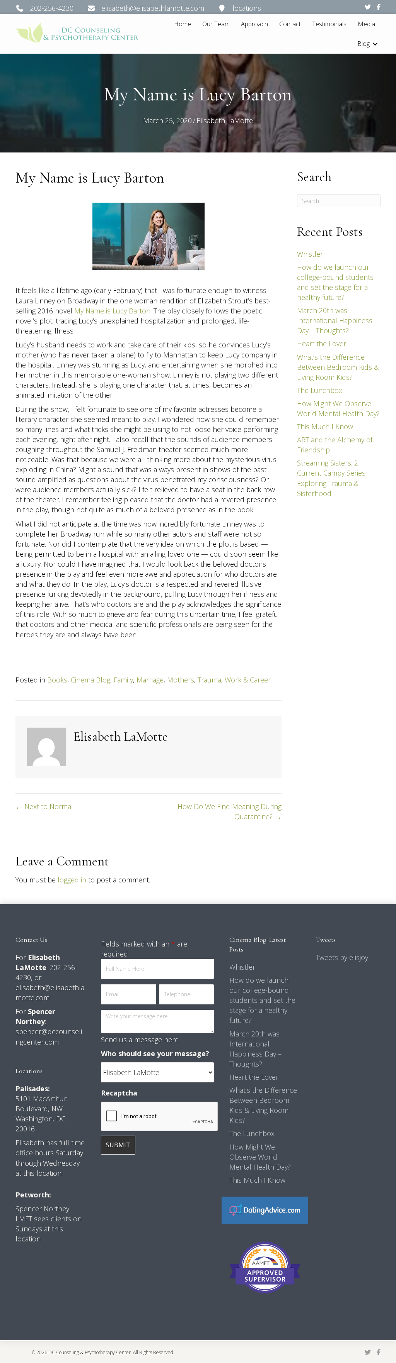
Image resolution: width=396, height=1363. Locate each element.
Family (123, 679)
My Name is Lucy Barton (112, 310)
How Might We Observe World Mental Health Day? (260, 1157)
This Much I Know (325, 426)
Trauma (209, 679)
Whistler (310, 254)
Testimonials (329, 24)
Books (57, 679)
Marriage (150, 679)
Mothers (180, 679)
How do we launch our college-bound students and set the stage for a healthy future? (262, 1000)
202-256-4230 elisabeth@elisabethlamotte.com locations (142, 8)
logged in (72, 879)
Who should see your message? (155, 1053)
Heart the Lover (321, 343)
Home (182, 24)
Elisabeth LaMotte (224, 120)
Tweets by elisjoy (342, 957)
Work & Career (248, 679)
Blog (363, 43)
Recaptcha (119, 1092)
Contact (290, 24)
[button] (375, 44)
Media (366, 24)
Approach (254, 24)
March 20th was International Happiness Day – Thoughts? (334, 320)
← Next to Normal (44, 806)
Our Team (216, 24)
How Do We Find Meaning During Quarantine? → (230, 811)
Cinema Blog (90, 679)
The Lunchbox (319, 390)
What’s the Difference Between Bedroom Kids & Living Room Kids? (338, 367)
